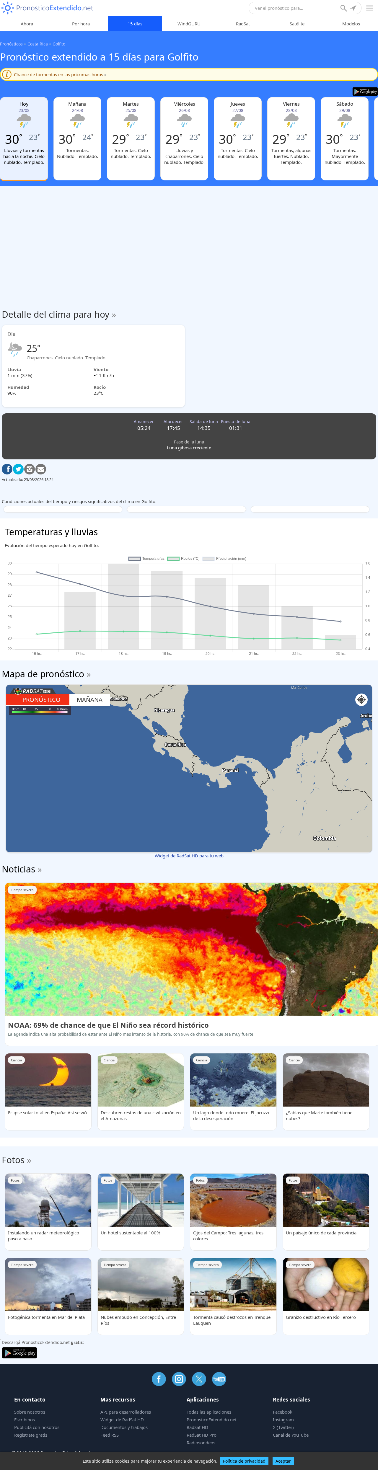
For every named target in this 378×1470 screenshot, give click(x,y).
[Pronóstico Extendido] (47, 8)
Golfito (59, 44)
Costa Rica (37, 44)
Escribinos (24, 1419)
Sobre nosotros (29, 1412)
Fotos (13, 1160)
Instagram (283, 1419)
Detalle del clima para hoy (59, 314)
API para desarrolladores (125, 1412)
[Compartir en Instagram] (29, 469)
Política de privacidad (244, 1461)
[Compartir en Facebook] (7, 469)
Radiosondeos (201, 1442)
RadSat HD (197, 1427)
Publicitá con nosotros (36, 1427)
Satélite (297, 24)
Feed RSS (109, 1435)
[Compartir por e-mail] (40, 469)
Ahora (27, 24)
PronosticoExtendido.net (212, 1419)
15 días (135, 24)
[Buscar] (344, 9)
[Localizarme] (354, 9)
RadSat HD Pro (201, 1435)
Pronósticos (11, 44)
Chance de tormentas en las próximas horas (60, 74)
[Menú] (370, 8)
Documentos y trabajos (124, 1427)
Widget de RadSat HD (122, 1419)
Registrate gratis (30, 1435)
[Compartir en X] (18, 469)
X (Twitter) (283, 1427)
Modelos (351, 24)
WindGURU (189, 24)
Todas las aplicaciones (209, 1412)
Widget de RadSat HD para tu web (189, 856)
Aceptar (283, 1461)
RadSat (243, 24)
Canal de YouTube (291, 1435)
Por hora (81, 24)
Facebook (282, 1412)
